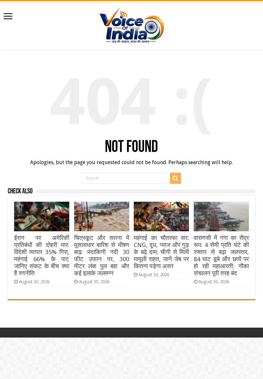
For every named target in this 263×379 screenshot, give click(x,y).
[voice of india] (131, 24)
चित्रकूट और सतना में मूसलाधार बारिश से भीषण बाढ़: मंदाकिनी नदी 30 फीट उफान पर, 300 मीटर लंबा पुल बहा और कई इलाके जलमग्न (101, 255)
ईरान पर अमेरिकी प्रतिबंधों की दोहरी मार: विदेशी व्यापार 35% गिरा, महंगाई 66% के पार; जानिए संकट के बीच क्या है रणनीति (41, 255)
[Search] (175, 178)
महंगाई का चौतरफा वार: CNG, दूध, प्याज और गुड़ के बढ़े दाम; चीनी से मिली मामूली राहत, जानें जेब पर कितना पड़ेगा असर (161, 251)
